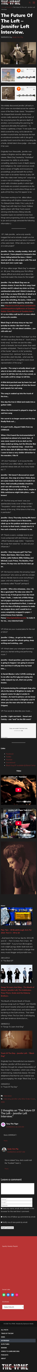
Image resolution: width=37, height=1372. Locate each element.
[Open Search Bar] (30, 2)
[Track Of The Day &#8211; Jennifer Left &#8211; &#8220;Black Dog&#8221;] (16, 1048)
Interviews (9, 7)
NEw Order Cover (28, 1099)
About (3, 1358)
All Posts (4, 1330)
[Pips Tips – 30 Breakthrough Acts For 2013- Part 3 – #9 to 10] (16, 925)
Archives (5, 1302)
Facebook (9, 754)
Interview (7, 1099)
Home (3, 7)
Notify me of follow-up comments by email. (19, 1217)
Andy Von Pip (12, 1149)
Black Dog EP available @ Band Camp (20, 765)
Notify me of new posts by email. (15, 1222)
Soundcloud (10, 762)
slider (3, 1102)
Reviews (4, 1348)
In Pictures (5, 1344)
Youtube (9, 759)
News (3, 1337)
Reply (5, 1140)
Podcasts (4, 1355)
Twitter (8, 757)
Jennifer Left (16, 1099)
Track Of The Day (7, 1333)
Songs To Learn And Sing (10, 1351)
